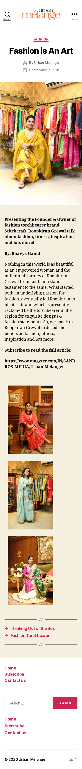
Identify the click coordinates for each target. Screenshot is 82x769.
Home (10, 668)
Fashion (41, 39)
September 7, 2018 (44, 70)
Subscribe (14, 674)
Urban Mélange (46, 62)
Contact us (15, 680)
